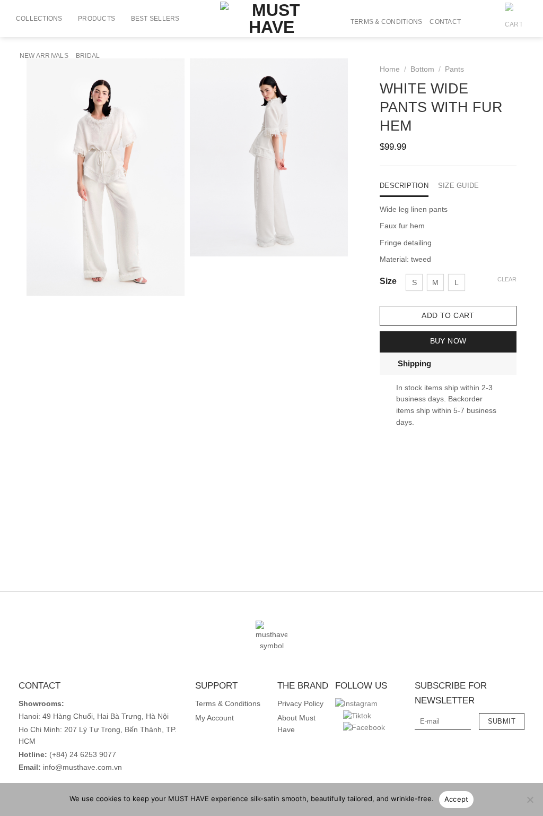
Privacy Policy (300, 704)
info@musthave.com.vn (81, 767)
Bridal (88, 55)
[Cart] (513, 21)
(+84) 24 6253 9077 (82, 755)
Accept (456, 799)
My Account (214, 718)
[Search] (472, 21)
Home (390, 69)
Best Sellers (155, 18)
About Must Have (296, 724)
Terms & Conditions (386, 21)
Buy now (448, 341)
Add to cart (448, 316)
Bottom (422, 69)
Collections (39, 18)
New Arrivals (44, 55)
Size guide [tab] (458, 186)
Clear (506, 279)
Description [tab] (404, 186)
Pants (454, 69)
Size (388, 281)
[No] (529, 802)
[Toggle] (388, 363)
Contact (445, 21)
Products (96, 18)
